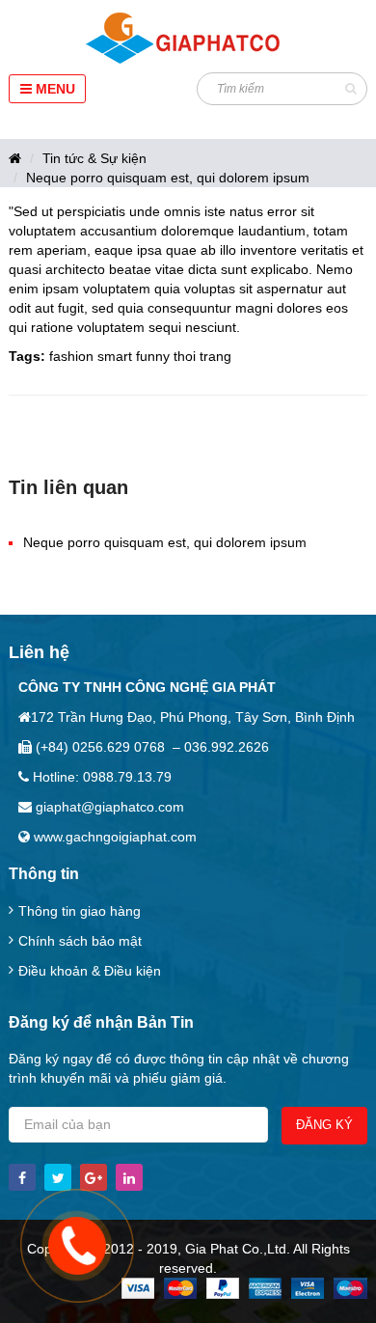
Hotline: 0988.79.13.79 (100, 777)
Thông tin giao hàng (79, 911)
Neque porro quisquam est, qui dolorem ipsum (167, 177)
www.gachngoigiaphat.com (113, 836)
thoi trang (202, 356)
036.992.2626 (226, 747)
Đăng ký (324, 1124)
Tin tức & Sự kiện (94, 158)
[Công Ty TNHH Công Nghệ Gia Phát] (188, 39)
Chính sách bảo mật (80, 941)
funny (153, 356)
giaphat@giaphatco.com (108, 806)
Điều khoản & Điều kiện (89, 970)
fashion (71, 356)
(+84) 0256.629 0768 (98, 747)
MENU (53, 88)
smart (114, 356)
